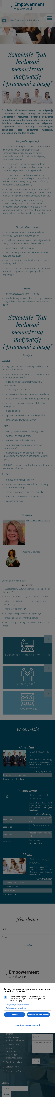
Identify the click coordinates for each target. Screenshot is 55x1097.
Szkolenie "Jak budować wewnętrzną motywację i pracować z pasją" (14, 1051)
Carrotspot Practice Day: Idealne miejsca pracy (26, 596)
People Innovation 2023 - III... (40, 820)
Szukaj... (5, 1083)
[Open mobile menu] (49, 18)
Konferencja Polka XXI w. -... (39, 827)
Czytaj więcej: (44, 771)
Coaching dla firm (13, 1071)
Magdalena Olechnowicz (38, 520)
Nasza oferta (9, 890)
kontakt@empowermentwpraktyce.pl (23, 20)
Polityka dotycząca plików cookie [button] (17, 1005)
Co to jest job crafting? (15, 609)
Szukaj (6, 1094)
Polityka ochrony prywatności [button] (16, 1008)
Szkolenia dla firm (11, 886)
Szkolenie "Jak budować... (15, 882)
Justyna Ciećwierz (31, 552)
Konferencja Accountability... (36, 842)
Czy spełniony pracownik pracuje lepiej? (23, 613)
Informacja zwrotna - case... (16, 775)
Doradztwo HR (9, 894)
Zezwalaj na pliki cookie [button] (38, 1015)
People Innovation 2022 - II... (40, 834)
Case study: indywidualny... (15, 779)
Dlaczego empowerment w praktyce (21, 618)
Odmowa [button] (14, 1015)
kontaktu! (21, 580)
